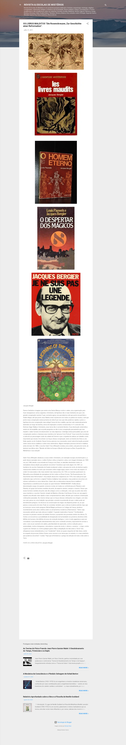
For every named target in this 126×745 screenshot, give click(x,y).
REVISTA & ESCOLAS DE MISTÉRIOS (44, 4)
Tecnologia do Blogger (64, 722)
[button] (87, 23)
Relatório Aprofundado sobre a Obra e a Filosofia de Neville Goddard (51, 697)
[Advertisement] (100, 48)
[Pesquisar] (105, 5)
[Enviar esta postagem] (28, 559)
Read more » (84, 668)
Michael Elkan (68, 726)
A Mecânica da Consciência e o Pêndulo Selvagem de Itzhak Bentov (50, 674)
